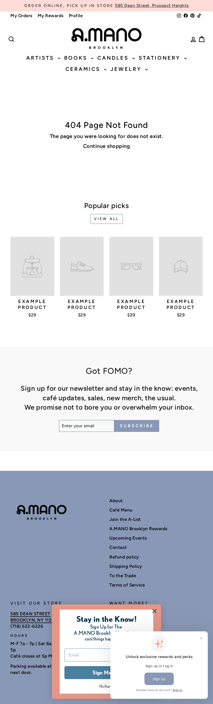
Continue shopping (106, 146)
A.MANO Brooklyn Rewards (138, 528)
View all (106, 219)
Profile (76, 15)
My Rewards (51, 15)
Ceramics (84, 69)
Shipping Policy (125, 566)
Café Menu (121, 510)
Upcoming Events (128, 538)
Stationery (161, 58)
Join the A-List (125, 519)
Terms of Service (127, 585)
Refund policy (124, 557)
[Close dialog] (154, 611)
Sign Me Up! (106, 673)
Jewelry (127, 69)
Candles (114, 58)
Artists (41, 58)
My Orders (21, 15)
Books (77, 58)
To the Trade (122, 575)
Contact (118, 547)
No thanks (106, 686)
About (116, 500)
